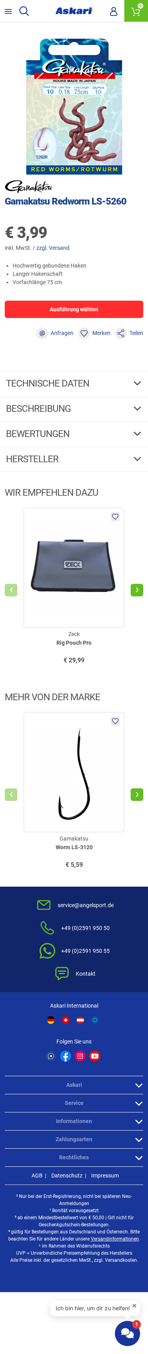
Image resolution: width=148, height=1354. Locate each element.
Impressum (105, 1175)
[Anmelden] (113, 11)
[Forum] (50, 1056)
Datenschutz (66, 1175)
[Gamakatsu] (28, 186)
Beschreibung (39, 408)
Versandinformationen (115, 1239)
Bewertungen (38, 433)
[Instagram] (80, 1056)
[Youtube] (94, 1056)
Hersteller (33, 459)
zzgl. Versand (52, 248)
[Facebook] (65, 1056)
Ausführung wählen (74, 309)
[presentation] (11, 590)
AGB (37, 1175)
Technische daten (48, 383)
